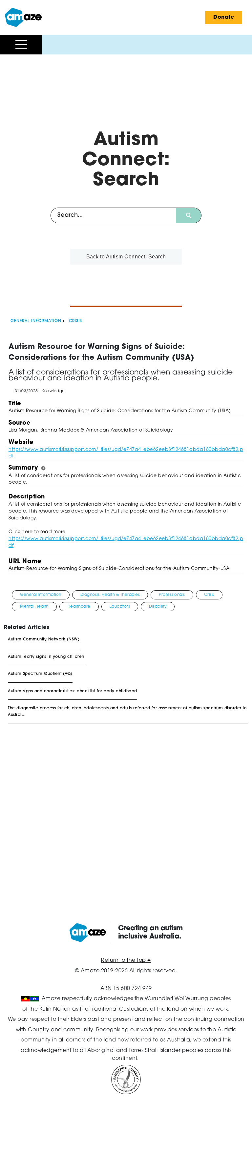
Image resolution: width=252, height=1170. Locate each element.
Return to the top (124, 960)
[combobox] (113, 215)
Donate (223, 17)
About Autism (23, 86)
